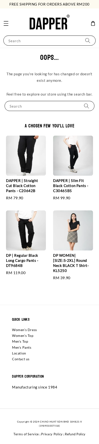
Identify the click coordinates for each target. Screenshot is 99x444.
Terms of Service (26, 434)
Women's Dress (24, 330)
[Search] (87, 40)
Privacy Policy (52, 434)
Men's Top (20, 341)
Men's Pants (21, 347)
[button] (6, 23)
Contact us (21, 359)
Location (19, 353)
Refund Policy (75, 434)
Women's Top (23, 335)
